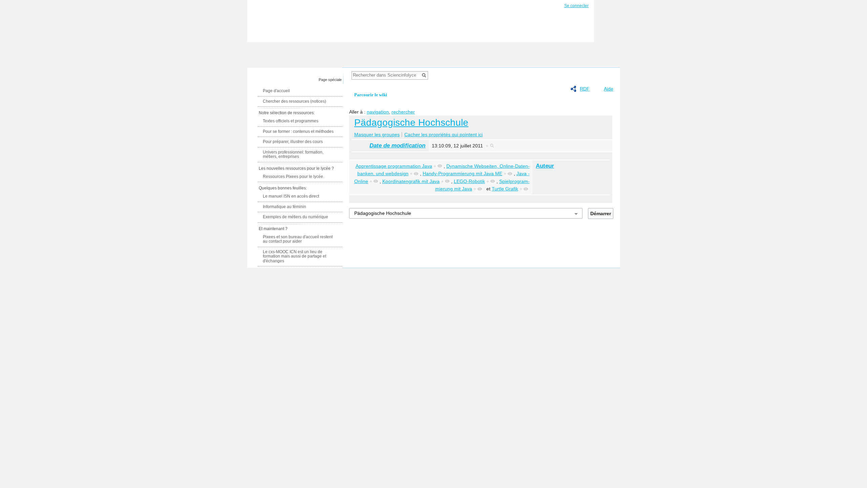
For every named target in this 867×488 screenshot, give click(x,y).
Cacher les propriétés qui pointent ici (443, 134)
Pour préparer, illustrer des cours (293, 141)
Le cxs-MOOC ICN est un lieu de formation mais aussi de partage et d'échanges (294, 256)
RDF (585, 89)
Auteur (545, 166)
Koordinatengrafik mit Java (411, 181)
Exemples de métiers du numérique (295, 217)
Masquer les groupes (377, 134)
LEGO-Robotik (469, 181)
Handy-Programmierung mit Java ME (462, 173)
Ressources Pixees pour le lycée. (293, 176)
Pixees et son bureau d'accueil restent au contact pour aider (298, 239)
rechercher (403, 112)
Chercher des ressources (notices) (294, 101)
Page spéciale (330, 80)
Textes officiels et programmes (290, 121)
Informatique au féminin (284, 206)
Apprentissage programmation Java (394, 166)
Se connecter (576, 5)
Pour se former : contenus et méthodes (298, 131)
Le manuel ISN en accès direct (291, 196)
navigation (378, 112)
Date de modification (397, 145)
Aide (608, 89)
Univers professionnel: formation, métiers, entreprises (293, 154)
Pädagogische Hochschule (411, 122)
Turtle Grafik (505, 188)
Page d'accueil (276, 90)
